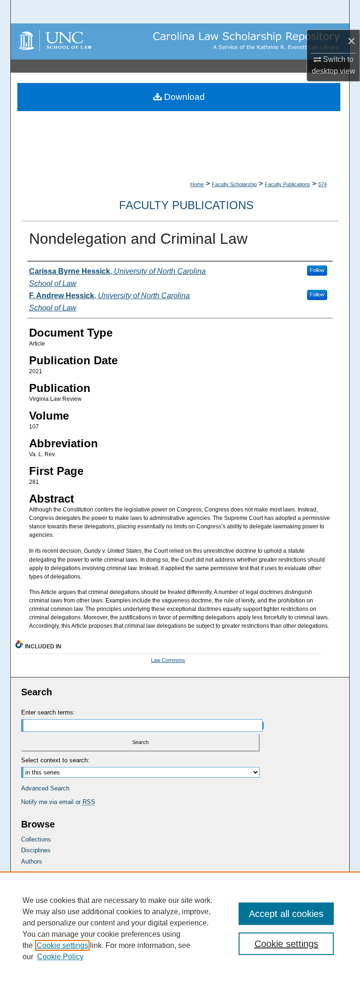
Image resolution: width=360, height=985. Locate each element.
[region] (180, 928)
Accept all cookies (286, 914)
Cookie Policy (60, 957)
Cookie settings (62, 945)
